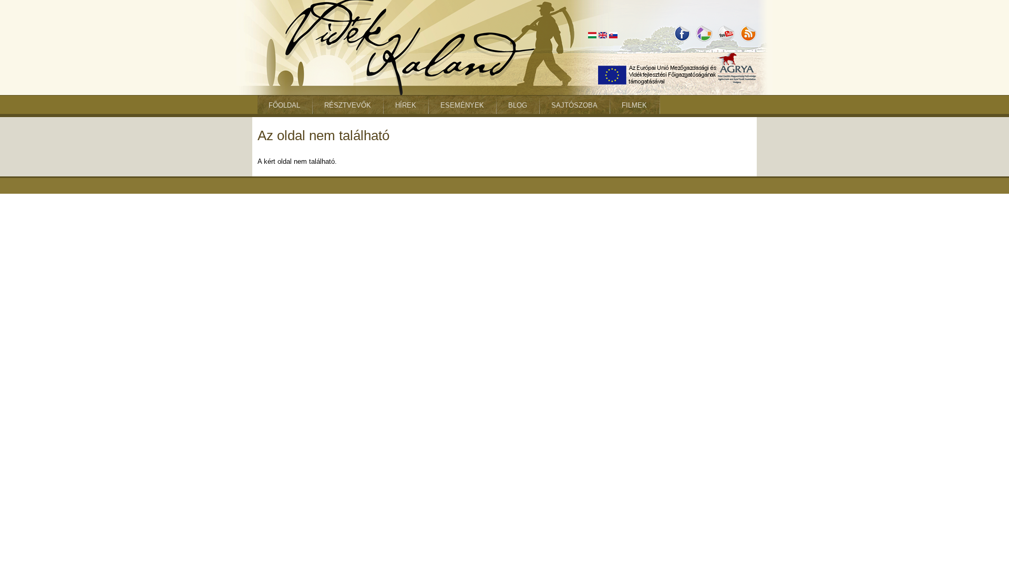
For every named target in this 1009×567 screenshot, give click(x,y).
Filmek (634, 105)
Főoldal (284, 105)
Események (462, 105)
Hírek (405, 105)
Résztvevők (347, 105)
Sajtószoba (574, 105)
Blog (517, 105)
